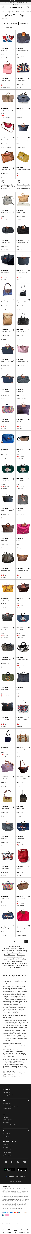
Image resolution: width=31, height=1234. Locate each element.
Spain (26, 1223)
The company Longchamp (10, 986)
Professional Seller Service (11, 1125)
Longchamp (10, 12)
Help (4, 1130)
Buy (4, 1100)
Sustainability (7, 1147)
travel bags (9, 1060)
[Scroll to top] (26, 941)
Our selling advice (8, 1120)
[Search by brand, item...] (3, 7)
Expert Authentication (24, 185)
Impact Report (7, 1150)
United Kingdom (9, 1223)
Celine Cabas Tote (8, 951)
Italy (15, 1225)
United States (16, 1223)
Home (3, 12)
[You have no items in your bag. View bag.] (28, 7)
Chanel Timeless (9, 955)
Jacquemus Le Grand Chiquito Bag (14, 959)
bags (4, 1051)
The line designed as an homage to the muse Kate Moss (14, 1073)
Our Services (7, 1089)
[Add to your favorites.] (14, 49)
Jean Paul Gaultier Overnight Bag (14, 949)
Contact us (6, 1136)
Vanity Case (23, 963)
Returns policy (7, 1109)
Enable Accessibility (15, 1)
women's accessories (19, 1053)
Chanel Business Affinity (14, 953)
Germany (22, 1223)
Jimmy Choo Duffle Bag (9, 963)
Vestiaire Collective (10, 1141)
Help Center (6, 1133)
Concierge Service (8, 1095)
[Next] (19, 941)
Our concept (6, 1092)
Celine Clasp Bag (21, 951)
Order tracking (7, 1103)
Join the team (7, 1152)
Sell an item (6, 1122)
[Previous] (11, 941)
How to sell (6, 1117)
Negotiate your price (7, 185)
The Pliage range (8, 1071)
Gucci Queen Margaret (14, 957)
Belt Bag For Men (14, 947)
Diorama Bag (21, 955)
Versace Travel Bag (9, 965)
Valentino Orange (15, 967)
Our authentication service (10, 1106)
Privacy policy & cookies (15, 1181)
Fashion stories (7, 1155)
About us (5, 1145)
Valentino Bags (22, 965)
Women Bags (20, 12)
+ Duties (21, 56)
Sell (4, 1114)
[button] (28, 7)
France (3, 1223)
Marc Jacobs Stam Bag (14, 961)
